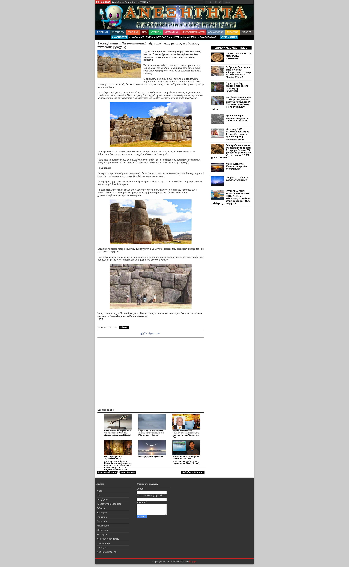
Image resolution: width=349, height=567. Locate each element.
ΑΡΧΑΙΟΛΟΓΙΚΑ (215, 32)
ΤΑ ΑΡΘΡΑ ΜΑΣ (208, 37)
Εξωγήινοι (102, 512)
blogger (193, 561)
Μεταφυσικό (103, 525)
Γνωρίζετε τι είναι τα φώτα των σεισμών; (237, 178)
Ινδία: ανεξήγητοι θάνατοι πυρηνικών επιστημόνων (236, 166)
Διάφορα (123, 327)
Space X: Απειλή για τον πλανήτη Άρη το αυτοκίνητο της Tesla (134, 3)
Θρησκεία (102, 521)
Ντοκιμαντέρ (103, 543)
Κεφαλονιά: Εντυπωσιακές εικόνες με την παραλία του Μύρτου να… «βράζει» (151, 433)
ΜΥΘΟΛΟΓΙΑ (163, 37)
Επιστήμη (102, 517)
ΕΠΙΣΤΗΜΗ (102, 32)
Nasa (99, 491)
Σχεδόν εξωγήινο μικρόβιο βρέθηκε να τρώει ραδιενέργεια (237, 118)
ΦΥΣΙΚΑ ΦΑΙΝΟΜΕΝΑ (184, 37)
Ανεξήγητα (102, 499)
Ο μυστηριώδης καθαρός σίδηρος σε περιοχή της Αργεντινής (237, 87)
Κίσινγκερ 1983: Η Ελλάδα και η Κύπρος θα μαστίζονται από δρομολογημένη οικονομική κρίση (237, 134)
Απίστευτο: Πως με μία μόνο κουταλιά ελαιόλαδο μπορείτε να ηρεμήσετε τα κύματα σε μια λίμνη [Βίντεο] (185, 459)
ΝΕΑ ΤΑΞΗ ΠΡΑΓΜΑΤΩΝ (193, 32)
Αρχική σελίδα (128, 472)
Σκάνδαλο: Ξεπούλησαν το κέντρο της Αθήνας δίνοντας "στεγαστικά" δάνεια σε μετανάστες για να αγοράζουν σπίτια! (231, 103)
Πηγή (100, 319)
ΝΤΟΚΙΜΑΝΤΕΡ (228, 37)
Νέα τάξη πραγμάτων (108, 539)
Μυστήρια (102, 534)
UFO (144, 32)
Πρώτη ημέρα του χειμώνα (150, 456)
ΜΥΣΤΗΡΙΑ (156, 32)
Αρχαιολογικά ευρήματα (109, 504)
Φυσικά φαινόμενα (106, 552)
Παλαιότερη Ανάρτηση (192, 472)
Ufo (98, 495)
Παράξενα (102, 547)
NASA (135, 37)
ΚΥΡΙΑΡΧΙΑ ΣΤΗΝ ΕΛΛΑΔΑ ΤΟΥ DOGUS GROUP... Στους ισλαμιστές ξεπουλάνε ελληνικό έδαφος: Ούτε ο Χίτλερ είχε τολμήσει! (230, 197)
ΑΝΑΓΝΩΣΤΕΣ (119, 37)
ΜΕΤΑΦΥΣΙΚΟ (171, 32)
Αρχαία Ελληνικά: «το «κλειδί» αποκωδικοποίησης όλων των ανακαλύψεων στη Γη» (185, 434)
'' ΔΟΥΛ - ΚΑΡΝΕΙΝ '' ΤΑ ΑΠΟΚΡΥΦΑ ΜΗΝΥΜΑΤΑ (238, 56)
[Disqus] (150, 373)
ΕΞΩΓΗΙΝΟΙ (133, 32)
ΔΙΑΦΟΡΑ (246, 32)
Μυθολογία (102, 530)
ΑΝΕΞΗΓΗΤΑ (118, 32)
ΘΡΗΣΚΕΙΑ (147, 37)
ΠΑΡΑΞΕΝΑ (232, 32)
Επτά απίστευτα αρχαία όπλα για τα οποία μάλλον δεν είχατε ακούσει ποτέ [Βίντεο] (118, 433)
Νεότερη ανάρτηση (107, 472)
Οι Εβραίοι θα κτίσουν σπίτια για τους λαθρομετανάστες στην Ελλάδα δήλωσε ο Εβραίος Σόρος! (238, 72)
